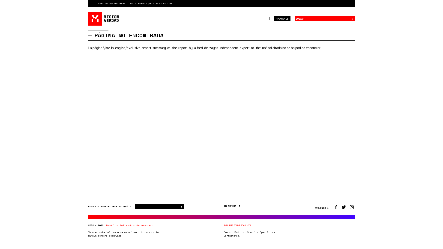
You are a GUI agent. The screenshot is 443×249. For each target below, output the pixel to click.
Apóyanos (282, 19)
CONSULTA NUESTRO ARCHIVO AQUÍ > (110, 206)
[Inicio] (103, 19)
